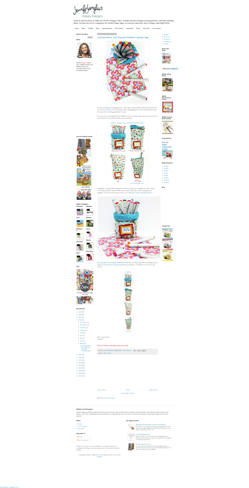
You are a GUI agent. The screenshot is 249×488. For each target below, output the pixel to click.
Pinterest (167, 37)
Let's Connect (82, 426)
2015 (80, 355)
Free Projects (157, 28)
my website (107, 110)
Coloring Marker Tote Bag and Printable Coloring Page (123, 37)
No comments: (127, 350)
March (82, 343)
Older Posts (153, 390)
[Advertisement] (127, 372)
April (82, 341)
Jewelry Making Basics (143, 434)
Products (167, 182)
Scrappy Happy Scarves (143, 444)
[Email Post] (134, 350)
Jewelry (166, 168)
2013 (80, 360)
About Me (81, 428)
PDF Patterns (119, 28)
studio (166, 171)
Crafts (104, 353)
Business (166, 180)
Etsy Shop (113, 345)
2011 (80, 365)
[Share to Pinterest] (145, 351)
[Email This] (138, 351)
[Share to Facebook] (143, 351)
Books (138, 28)
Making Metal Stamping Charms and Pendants (151, 424)
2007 (80, 376)
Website (166, 34)
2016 (80, 320)
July (81, 333)
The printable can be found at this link (110, 263)
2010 (80, 368)
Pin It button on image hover (9, 487)
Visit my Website (103, 345)
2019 (80, 312)
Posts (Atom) (110, 398)
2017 (80, 317)
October (83, 327)
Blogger (99, 457)
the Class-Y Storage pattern (142, 193)
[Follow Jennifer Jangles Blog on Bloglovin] (170, 69)
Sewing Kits (129, 28)
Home (77, 28)
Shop (97, 28)
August (82, 330)
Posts (81, 437)
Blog (119, 345)
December (83, 322)
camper (166, 178)
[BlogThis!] (140, 351)
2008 (80, 373)
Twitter (166, 44)
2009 (80, 371)
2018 (80, 315)
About (83, 28)
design (166, 175)
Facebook (108, 265)
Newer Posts (102, 390)
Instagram (117, 265)
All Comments (83, 440)
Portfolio (90, 28)
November (83, 325)
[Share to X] (141, 351)
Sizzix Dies (146, 28)
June (81, 335)
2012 (80, 363)
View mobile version (127, 393)
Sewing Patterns (107, 28)
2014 (80, 357)
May (81, 338)
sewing (109, 353)
